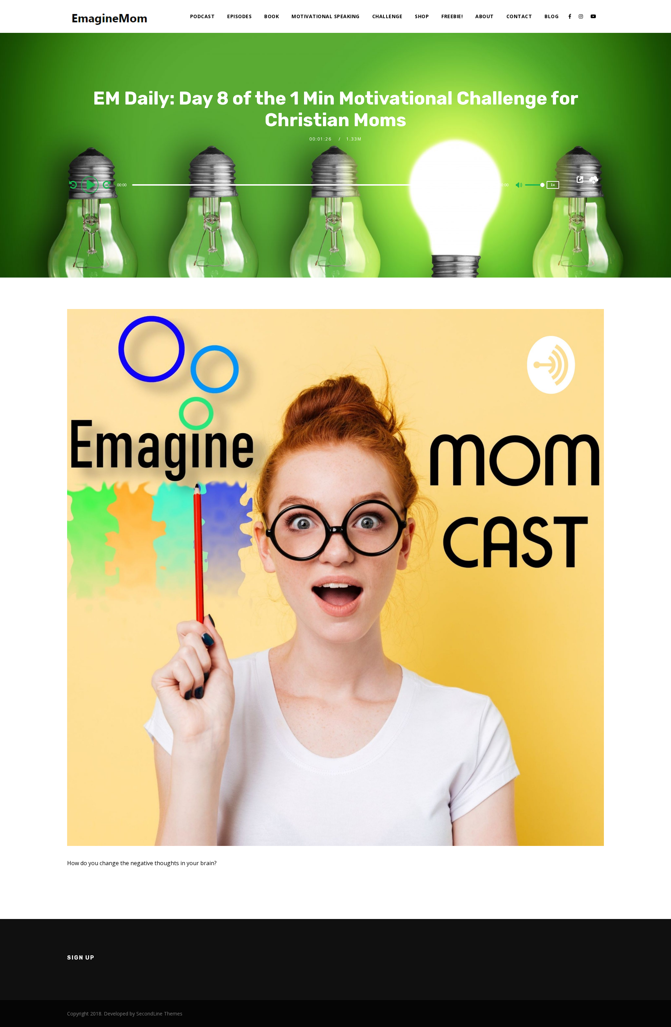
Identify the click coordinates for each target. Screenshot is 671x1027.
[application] (314, 185)
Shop (422, 16)
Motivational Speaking (325, 16)
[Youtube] (593, 16)
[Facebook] (570, 16)
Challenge (387, 16)
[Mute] (519, 185)
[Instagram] (581, 16)
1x (553, 185)
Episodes (239, 16)
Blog (551, 16)
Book (271, 16)
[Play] (91, 185)
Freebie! (452, 16)
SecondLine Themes (159, 1013)
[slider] (534, 190)
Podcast (202, 16)
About (484, 16)
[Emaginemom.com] (110, 16)
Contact (519, 16)
